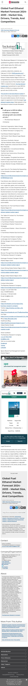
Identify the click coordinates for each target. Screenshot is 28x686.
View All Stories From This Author (11, 639)
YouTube (5, 568)
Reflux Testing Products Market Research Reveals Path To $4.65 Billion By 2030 (13, 630)
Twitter (3, 345)
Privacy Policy (20, 674)
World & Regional (12, 521)
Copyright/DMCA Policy (8, 674)
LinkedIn (3, 347)
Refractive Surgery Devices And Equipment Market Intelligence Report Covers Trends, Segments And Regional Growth (13, 626)
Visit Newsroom (6, 563)
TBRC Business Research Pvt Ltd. (10, 30)
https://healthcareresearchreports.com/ (13, 323)
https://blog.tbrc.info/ (10, 318)
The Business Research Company (11, 615)
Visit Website (5, 561)
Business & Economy (13, 518)
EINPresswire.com (17, 73)
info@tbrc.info (5, 339)
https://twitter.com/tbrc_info (14, 308)
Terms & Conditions (13, 672)
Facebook (4, 343)
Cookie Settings (14, 676)
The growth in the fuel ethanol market (12, 93)
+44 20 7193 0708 (6, 337)
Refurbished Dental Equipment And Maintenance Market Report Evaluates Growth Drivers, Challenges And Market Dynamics (12, 635)
